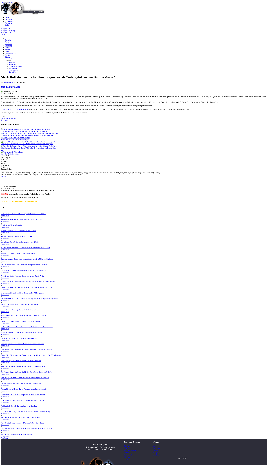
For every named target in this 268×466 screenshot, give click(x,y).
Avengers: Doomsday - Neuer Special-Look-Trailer (18, 253)
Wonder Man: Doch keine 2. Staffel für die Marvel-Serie (19, 304)
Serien (7, 25)
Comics (7, 55)
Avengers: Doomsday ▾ (8, 31)
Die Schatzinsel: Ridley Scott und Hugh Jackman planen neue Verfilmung (25, 412)
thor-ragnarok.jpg (10, 86)
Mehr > (3, 150)
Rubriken (8, 61)
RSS (154, 446)
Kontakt (126, 459)
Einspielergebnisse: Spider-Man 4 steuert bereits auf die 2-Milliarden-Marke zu (27, 259)
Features (12, 63)
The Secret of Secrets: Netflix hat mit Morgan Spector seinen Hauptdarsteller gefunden (29, 298)
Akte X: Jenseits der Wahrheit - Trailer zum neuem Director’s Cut (22, 276)
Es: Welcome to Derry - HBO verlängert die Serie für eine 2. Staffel (23, 214)
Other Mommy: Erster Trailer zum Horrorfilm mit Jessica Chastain (22, 400)
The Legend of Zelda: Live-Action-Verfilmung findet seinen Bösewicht (24, 265)
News (7, 17)
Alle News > (5, 438)
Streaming (8, 23)
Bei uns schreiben (130, 450)
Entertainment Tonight (8, 118)
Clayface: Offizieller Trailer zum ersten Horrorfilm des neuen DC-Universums (26, 428)
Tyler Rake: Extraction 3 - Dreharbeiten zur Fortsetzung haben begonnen (25, 378)
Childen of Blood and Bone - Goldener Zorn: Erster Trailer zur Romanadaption (27, 327)
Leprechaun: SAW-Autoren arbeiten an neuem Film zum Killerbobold (24, 270)
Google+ (156, 453)
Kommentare (9, 59)
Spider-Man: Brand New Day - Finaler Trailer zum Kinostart (21, 417)
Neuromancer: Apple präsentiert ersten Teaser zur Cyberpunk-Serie (23, 366)
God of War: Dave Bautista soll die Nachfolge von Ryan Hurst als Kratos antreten (28, 282)
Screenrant (4, 120)
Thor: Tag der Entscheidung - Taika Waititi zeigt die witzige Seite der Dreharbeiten (28, 148)
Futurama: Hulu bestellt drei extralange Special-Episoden (19, 338)
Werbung (127, 457)
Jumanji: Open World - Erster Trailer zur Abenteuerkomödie (20, 321)
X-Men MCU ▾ (6, 32)
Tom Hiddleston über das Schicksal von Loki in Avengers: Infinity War (24, 131)
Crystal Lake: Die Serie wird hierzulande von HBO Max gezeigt (22, 293)
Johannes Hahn (9, 82)
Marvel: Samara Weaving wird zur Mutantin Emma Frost (19, 310)
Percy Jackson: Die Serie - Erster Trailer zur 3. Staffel (18, 231)
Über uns (127, 446)
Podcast (7, 47)
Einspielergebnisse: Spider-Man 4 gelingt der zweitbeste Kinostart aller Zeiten (26, 287)
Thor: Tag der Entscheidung (10, 154)
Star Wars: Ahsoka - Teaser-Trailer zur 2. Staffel (16, 236)
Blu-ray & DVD (10, 53)
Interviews (12, 64)
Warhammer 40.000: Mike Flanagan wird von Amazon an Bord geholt (24, 315)
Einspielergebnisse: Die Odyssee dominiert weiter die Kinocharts (22, 344)
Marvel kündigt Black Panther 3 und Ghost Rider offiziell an (21, 361)
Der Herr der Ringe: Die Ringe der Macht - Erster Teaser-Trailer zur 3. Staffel (26, 372)
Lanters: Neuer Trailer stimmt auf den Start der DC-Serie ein (21, 383)
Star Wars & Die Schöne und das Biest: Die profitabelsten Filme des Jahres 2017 (27, 135)
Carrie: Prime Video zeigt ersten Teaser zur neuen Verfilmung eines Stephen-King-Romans (31, 355)
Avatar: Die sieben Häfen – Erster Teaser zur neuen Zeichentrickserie (23, 389)
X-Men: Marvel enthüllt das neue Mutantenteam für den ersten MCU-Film (25, 248)
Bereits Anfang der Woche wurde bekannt (15, 109)
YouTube (156, 455)
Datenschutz (128, 455)
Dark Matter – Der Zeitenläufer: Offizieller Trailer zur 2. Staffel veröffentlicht (26, 349)
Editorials (12, 72)
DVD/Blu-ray (9, 21)
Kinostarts (8, 19)
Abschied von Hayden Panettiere (12, 225)
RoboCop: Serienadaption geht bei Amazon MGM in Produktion (22, 423)
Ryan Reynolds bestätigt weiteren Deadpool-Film (17, 434)
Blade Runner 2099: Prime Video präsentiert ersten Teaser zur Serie (23, 395)
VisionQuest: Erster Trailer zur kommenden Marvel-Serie (20, 242)
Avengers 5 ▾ (5, 29)
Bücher (7, 57)
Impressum (127, 448)
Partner (126, 453)
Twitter (155, 450)
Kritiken (7, 49)
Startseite (8, 40)
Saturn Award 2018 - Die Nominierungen (15, 139)
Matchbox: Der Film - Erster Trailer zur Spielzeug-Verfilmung (21, 332)
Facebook (156, 448)
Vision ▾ (3, 34)
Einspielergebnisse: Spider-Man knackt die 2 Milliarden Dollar (21, 219)
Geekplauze (13, 68)
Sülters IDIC (13, 70)
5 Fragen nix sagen (15, 66)
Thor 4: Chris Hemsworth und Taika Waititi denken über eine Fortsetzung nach (27, 144)
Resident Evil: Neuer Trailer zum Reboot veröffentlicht (19, 406)
